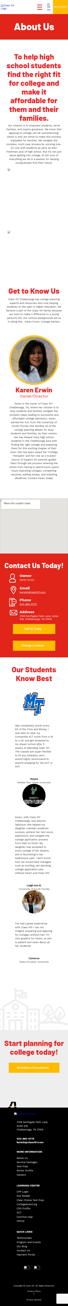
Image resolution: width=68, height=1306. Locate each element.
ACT (19, 1212)
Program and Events (29, 1242)
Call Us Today (32, 628)
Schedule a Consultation (33, 1067)
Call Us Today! (60, 7)
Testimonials (24, 1238)
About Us (22, 1158)
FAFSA (20, 1221)
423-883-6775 (28, 604)
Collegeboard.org (27, 1204)
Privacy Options (34, 1300)
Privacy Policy (34, 1291)
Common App (25, 1216)
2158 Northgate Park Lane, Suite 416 (39, 617)
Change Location (33, 645)
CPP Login (23, 1191)
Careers (21, 1174)
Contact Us (23, 1250)
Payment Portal (26, 1254)
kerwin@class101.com (33, 592)
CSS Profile (23, 1208)
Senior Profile (25, 1170)
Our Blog (22, 1246)
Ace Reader (23, 1196)
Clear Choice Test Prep (30, 1200)
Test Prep (22, 1166)
